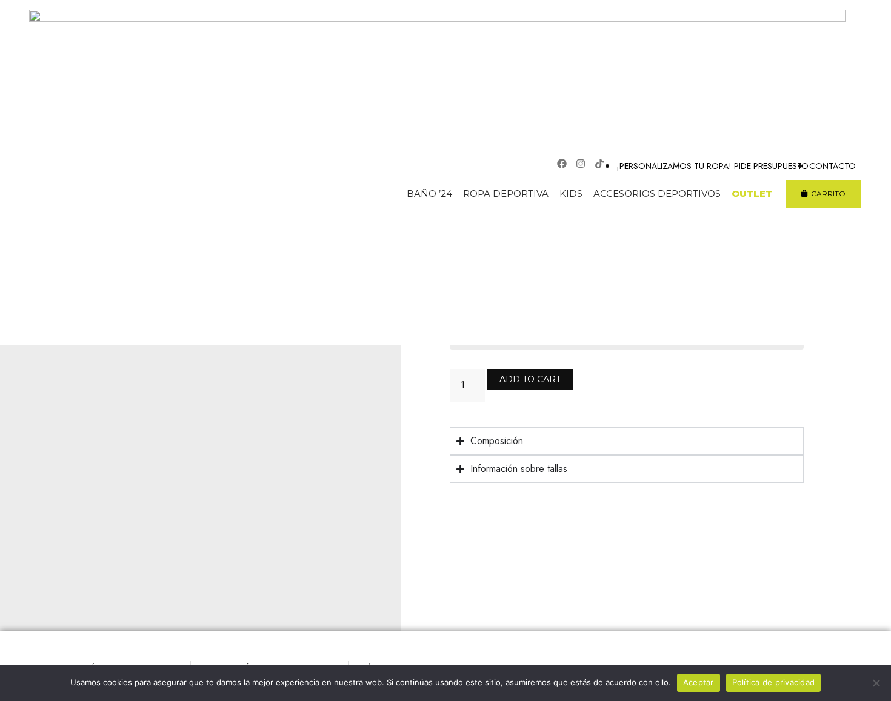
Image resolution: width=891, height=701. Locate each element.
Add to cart (530, 379)
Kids (570, 193)
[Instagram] (581, 163)
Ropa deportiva (506, 193)
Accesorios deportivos (657, 193)
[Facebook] (562, 163)
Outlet (752, 193)
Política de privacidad (773, 682)
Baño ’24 (429, 193)
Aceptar (698, 682)
